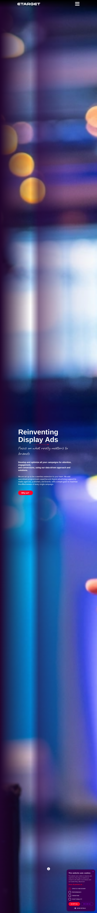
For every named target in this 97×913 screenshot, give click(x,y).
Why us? (25, 493)
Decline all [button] (87, 904)
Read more (82, 881)
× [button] (93, 871)
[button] (81, 884)
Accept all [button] (74, 904)
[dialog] (81, 890)
